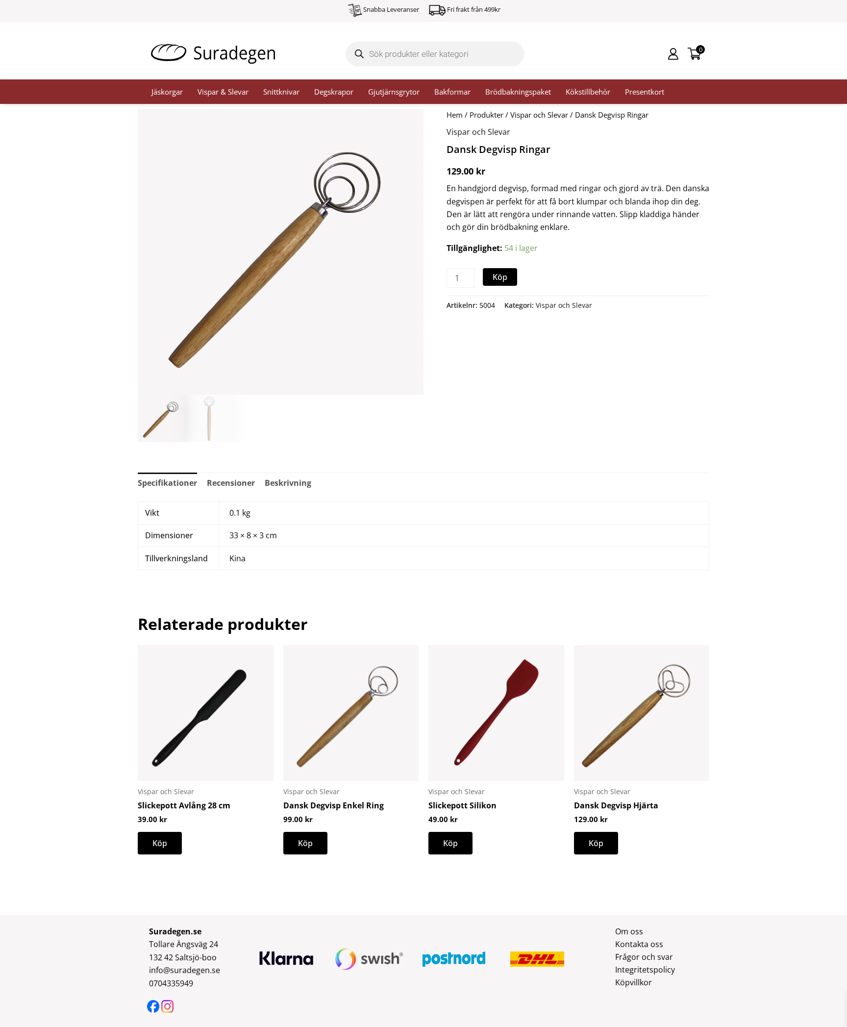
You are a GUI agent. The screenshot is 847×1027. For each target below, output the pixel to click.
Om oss (629, 931)
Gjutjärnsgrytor (394, 92)
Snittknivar (281, 92)
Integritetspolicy (645, 969)
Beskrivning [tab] (288, 482)
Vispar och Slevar (539, 115)
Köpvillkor (633, 982)
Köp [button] (159, 843)
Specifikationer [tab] (167, 482)
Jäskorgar (167, 92)
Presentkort (644, 92)
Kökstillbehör (588, 92)
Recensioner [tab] (231, 482)
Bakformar (452, 92)
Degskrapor (333, 92)
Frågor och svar (644, 957)
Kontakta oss (639, 944)
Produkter (486, 115)
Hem (455, 115)
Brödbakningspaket (518, 92)
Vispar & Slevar (223, 92)
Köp (500, 277)
